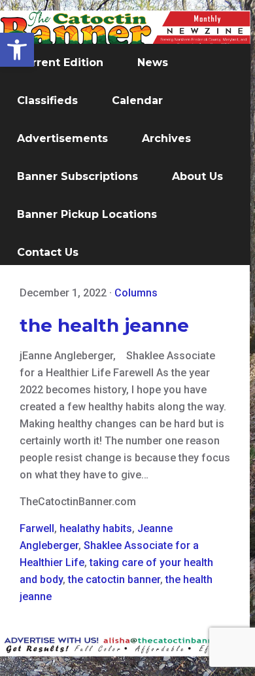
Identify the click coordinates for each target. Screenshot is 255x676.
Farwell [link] (37, 528)
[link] (17, 50)
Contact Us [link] (47, 252)
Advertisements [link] (62, 138)
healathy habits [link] (96, 528)
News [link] (152, 62)
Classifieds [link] (47, 100)
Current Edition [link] (60, 62)
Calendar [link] (137, 100)
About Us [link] (197, 176)
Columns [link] (136, 293)
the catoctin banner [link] (114, 579)
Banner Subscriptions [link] (77, 176)
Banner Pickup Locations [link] (87, 214)
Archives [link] (166, 138)
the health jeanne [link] (104, 325)
